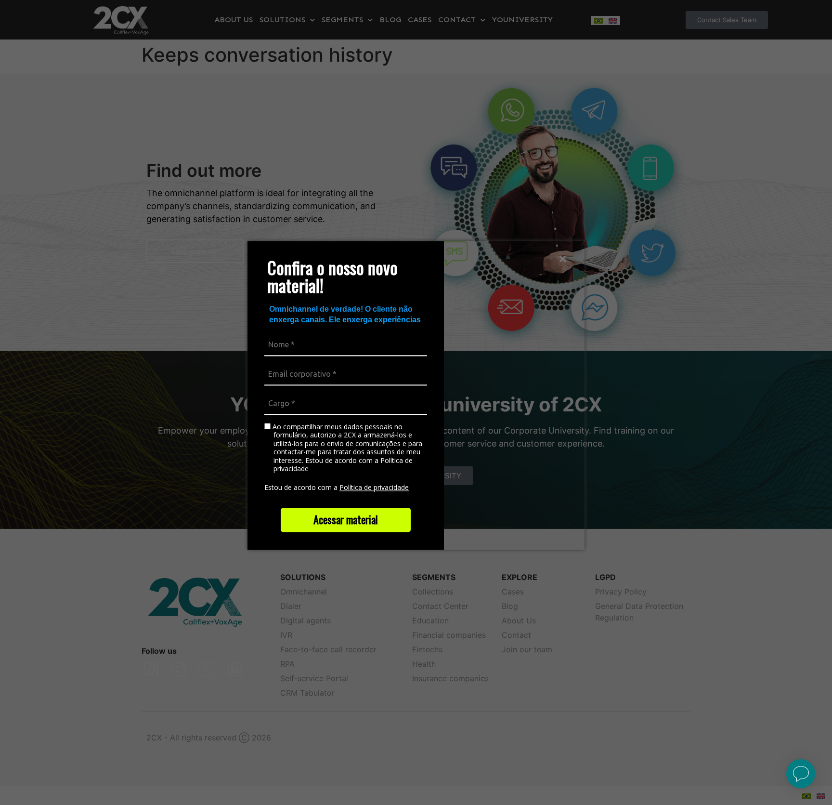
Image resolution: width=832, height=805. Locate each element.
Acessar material (345, 519)
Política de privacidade (374, 487)
